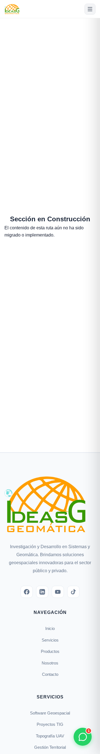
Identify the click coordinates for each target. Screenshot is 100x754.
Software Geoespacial (50, 713)
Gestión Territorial (50, 747)
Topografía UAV (50, 736)
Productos (50, 651)
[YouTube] (58, 592)
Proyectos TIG (50, 724)
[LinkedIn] (42, 592)
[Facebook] (27, 592)
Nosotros (50, 663)
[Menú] (90, 9)
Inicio (50, 628)
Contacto (50, 674)
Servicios (50, 640)
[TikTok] (73, 592)
